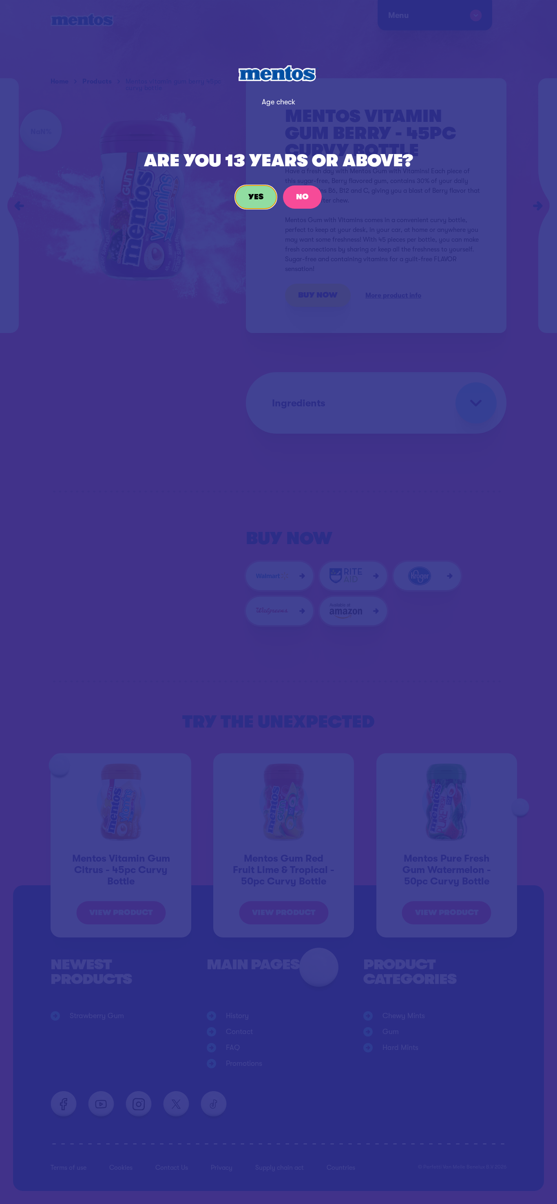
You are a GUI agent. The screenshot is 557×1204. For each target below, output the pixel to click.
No (302, 196)
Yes (255, 196)
